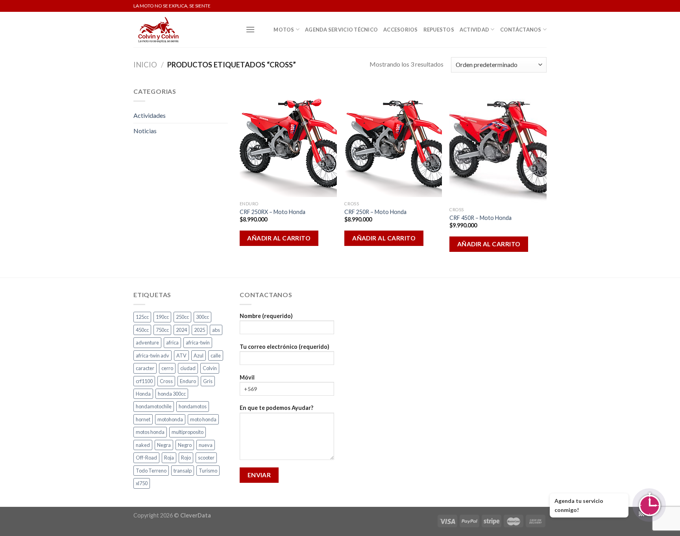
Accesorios (400, 29)
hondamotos (193, 406)
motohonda (170, 419)
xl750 (142, 483)
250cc (182, 317)
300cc (202, 317)
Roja (169, 457)
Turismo (208, 470)
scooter (206, 457)
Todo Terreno (151, 470)
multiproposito (187, 432)
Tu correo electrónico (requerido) (284, 346)
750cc (162, 330)
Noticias (145, 130)
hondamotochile (154, 406)
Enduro (188, 381)
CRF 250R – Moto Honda (375, 211)
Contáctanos (520, 29)
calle (216, 355)
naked (143, 445)
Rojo (186, 457)
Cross (166, 381)
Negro (185, 445)
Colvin (210, 368)
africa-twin (198, 342)
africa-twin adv (152, 355)
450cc (142, 330)
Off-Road (146, 457)
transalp (183, 470)
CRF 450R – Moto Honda (480, 217)
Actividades (149, 115)
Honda (143, 394)
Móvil (247, 377)
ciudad (188, 368)
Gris (208, 381)
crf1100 (144, 381)
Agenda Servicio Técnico (341, 29)
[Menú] (250, 29)
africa (172, 342)
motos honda (150, 432)
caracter (145, 368)
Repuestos (438, 29)
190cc (162, 317)
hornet (143, 419)
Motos (283, 29)
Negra (164, 445)
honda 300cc (172, 394)
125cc (142, 317)
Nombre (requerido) (266, 316)
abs (216, 330)
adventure (147, 342)
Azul (198, 355)
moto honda (203, 419)
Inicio (145, 64)
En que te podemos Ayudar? (276, 407)
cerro (167, 368)
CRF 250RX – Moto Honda (272, 211)
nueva (206, 445)
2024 (181, 330)
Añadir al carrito (278, 238)
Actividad (474, 29)
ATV (181, 355)
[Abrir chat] (649, 505)
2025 (199, 330)
